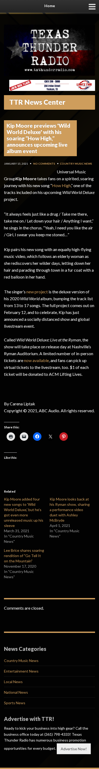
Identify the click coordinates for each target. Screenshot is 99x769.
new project (37, 291)
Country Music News (76, 163)
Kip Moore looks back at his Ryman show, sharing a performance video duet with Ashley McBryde (70, 509)
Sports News (14, 703)
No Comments (44, 163)
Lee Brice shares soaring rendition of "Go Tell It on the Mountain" (24, 555)
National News (16, 692)
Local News (13, 681)
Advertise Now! (74, 749)
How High (61, 185)
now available (36, 360)
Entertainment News (21, 671)
